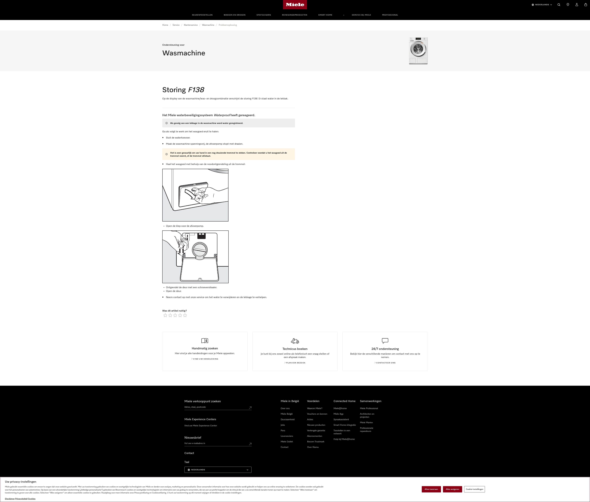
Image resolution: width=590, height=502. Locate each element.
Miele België (287, 414)
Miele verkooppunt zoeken (202, 401)
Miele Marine (366, 423)
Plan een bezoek (295, 363)
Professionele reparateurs (366, 429)
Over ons (285, 408)
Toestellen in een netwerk (342, 432)
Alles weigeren (452, 489)
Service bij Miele (361, 15)
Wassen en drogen (235, 15)
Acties (310, 419)
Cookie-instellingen (474, 489)
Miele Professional (369, 408)
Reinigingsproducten (294, 15)
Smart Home (325, 15)
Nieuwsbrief (192, 437)
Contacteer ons (386, 363)
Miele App (338, 414)
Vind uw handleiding (205, 359)
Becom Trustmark (315, 442)
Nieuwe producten (316, 425)
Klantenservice (191, 25)
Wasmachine (208, 25)
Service (176, 25)
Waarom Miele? (314, 408)
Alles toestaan (431, 489)
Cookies (31, 499)
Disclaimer (10, 499)
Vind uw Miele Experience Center (200, 426)
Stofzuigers (264, 15)
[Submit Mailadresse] (250, 444)
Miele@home (340, 408)
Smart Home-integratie (345, 425)
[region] (295, 489)
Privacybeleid (21, 499)
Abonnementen (314, 436)
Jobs (283, 425)
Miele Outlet (287, 442)
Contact (284, 447)
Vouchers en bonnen (317, 414)
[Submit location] (250, 407)
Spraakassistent (341, 419)
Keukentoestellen (202, 15)
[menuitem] (204, 14)
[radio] (165, 315)
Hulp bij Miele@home (344, 439)
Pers (283, 431)
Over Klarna (313, 447)
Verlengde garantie (316, 431)
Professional (390, 15)
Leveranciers (287, 436)
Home (165, 25)
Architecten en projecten (367, 415)
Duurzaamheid (288, 419)
